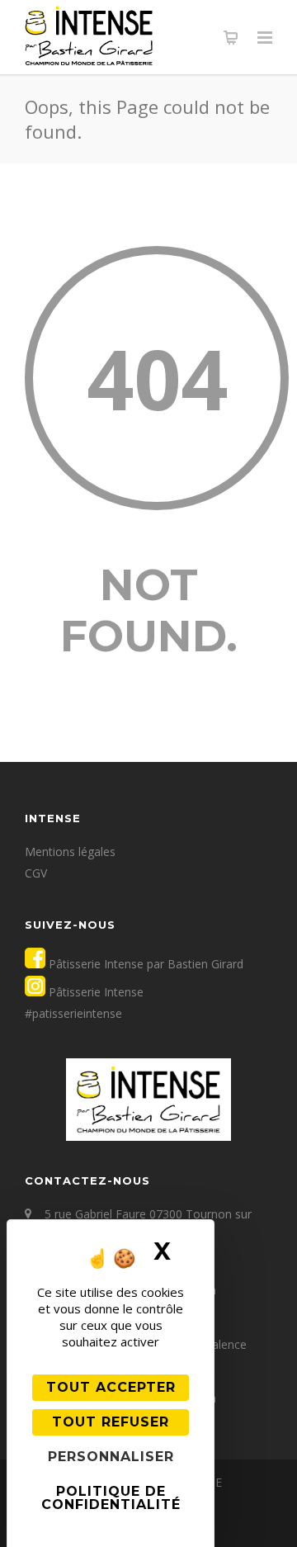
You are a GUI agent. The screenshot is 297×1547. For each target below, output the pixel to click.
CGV (36, 873)
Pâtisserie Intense (94, 992)
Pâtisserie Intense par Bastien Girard (144, 964)
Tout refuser (110, 1422)
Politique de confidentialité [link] (111, 1497)
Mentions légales (70, 851)
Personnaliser (111, 1456)
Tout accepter (111, 1387)
